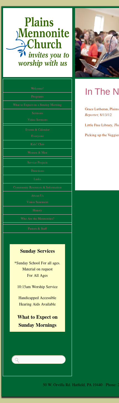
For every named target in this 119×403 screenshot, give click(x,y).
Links (37, 179)
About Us (37, 195)
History (37, 210)
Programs (37, 96)
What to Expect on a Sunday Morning (37, 104)
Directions (37, 170)
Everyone (37, 136)
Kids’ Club (37, 144)
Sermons (37, 113)
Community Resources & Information (37, 187)
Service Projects (37, 162)
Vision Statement (37, 202)
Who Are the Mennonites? (37, 218)
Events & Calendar (37, 129)
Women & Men (37, 152)
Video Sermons (37, 119)
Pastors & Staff (37, 228)
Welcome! (37, 88)
